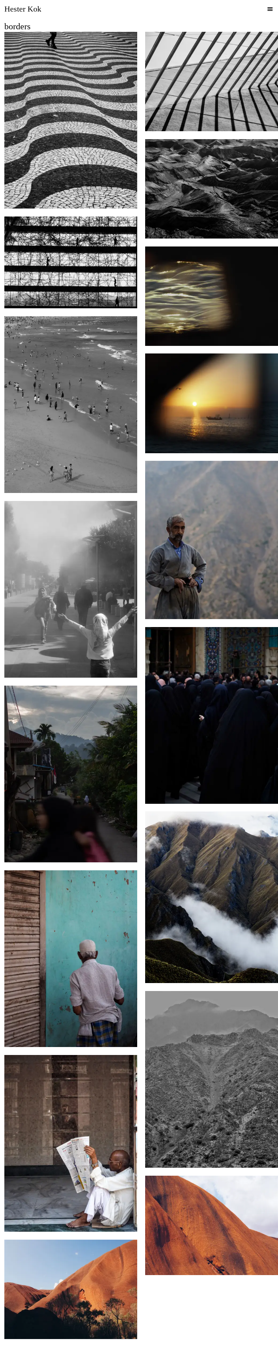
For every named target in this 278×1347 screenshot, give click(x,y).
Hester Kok (22, 8)
